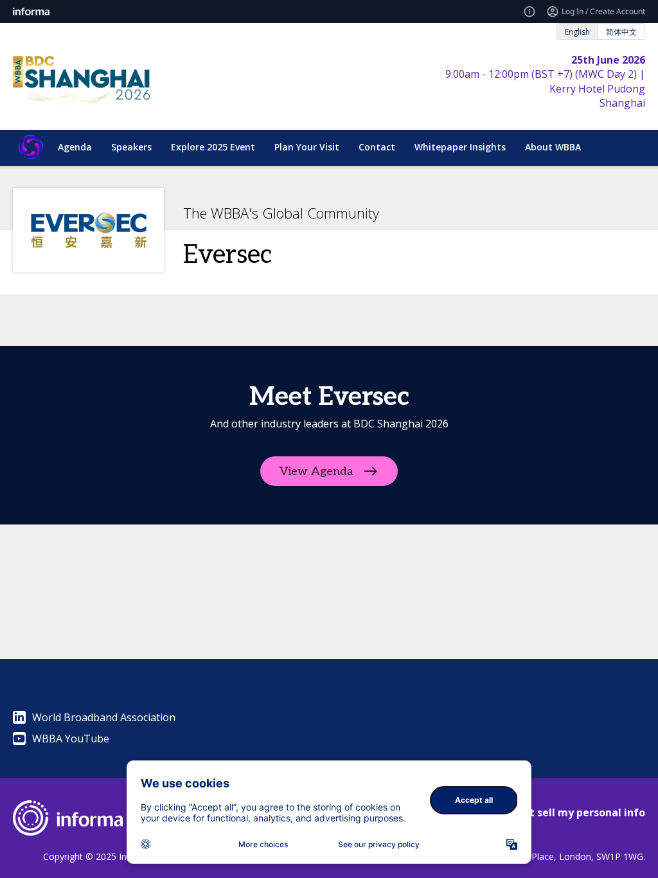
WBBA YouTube (70, 738)
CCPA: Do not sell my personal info (556, 812)
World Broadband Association (103, 717)
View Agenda (316, 471)
